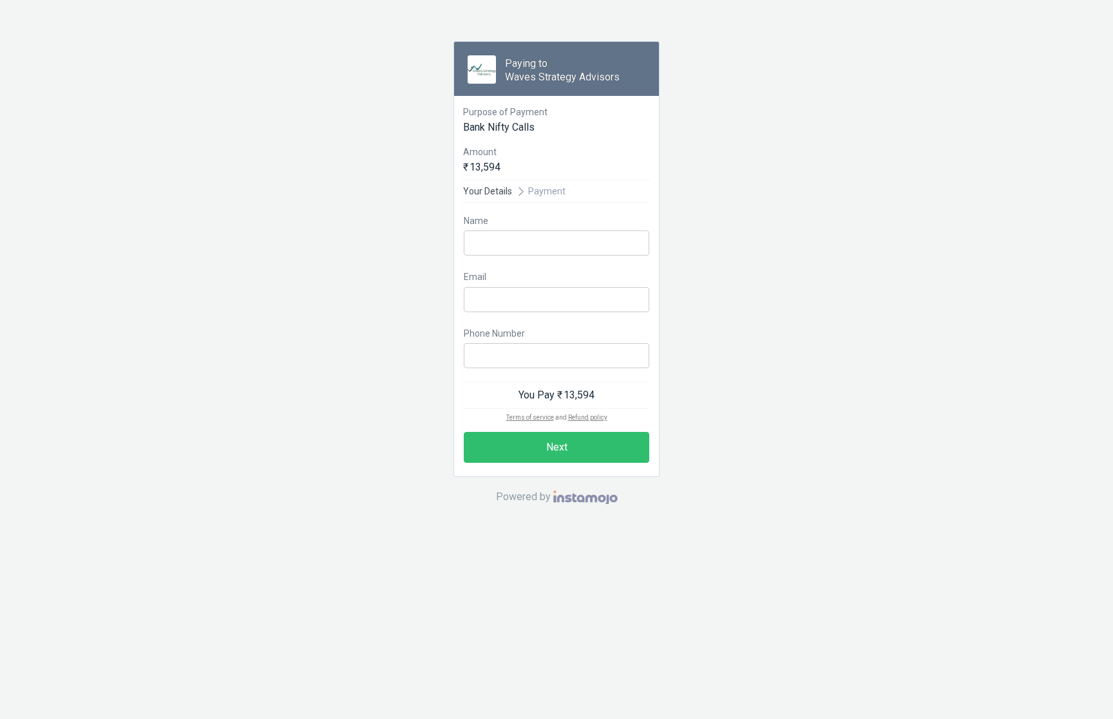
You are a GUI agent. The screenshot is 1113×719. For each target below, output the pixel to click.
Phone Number (494, 333)
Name (476, 221)
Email (475, 277)
